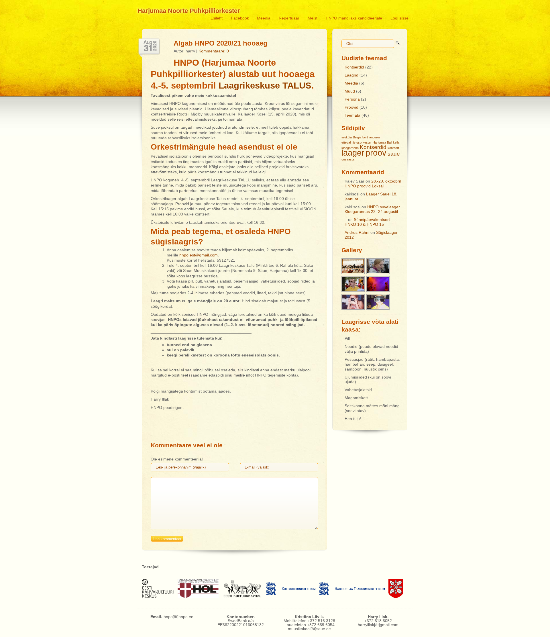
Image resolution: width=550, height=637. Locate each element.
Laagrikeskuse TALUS (265, 86)
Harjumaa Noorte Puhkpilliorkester (189, 10)
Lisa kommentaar (167, 539)
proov (376, 152)
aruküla (346, 137)
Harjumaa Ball (382, 142)
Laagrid (351, 75)
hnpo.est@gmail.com (198, 255)
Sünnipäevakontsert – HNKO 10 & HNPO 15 (369, 222)
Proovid (351, 107)
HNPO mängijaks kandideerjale (354, 18)
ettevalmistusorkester (356, 142)
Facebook (240, 18)
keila (396, 142)
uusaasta (347, 159)
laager (352, 152)
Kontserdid (354, 67)
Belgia (357, 137)
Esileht (217, 18)
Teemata (352, 115)
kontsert (393, 148)
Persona (352, 99)
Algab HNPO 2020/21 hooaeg (221, 43)
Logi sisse (399, 18)
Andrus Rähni (357, 232)
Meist (312, 18)
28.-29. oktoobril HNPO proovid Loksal (373, 183)
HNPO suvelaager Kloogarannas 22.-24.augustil (372, 209)
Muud (350, 91)
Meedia (263, 18)
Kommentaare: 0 (214, 51)
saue (394, 154)
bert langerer (371, 137)
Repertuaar (289, 18)
